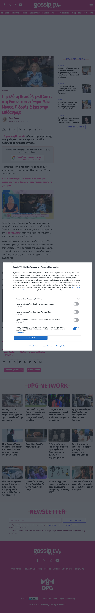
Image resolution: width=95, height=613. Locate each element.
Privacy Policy (61, 346)
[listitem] (47, 299)
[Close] (87, 267)
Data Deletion (34, 346)
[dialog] (47, 306)
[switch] (76, 304)
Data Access (47, 346)
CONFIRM (31, 338)
